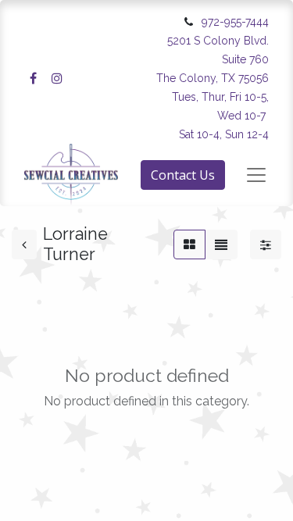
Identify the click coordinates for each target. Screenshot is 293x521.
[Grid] (189, 244)
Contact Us (183, 175)
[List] (221, 244)
